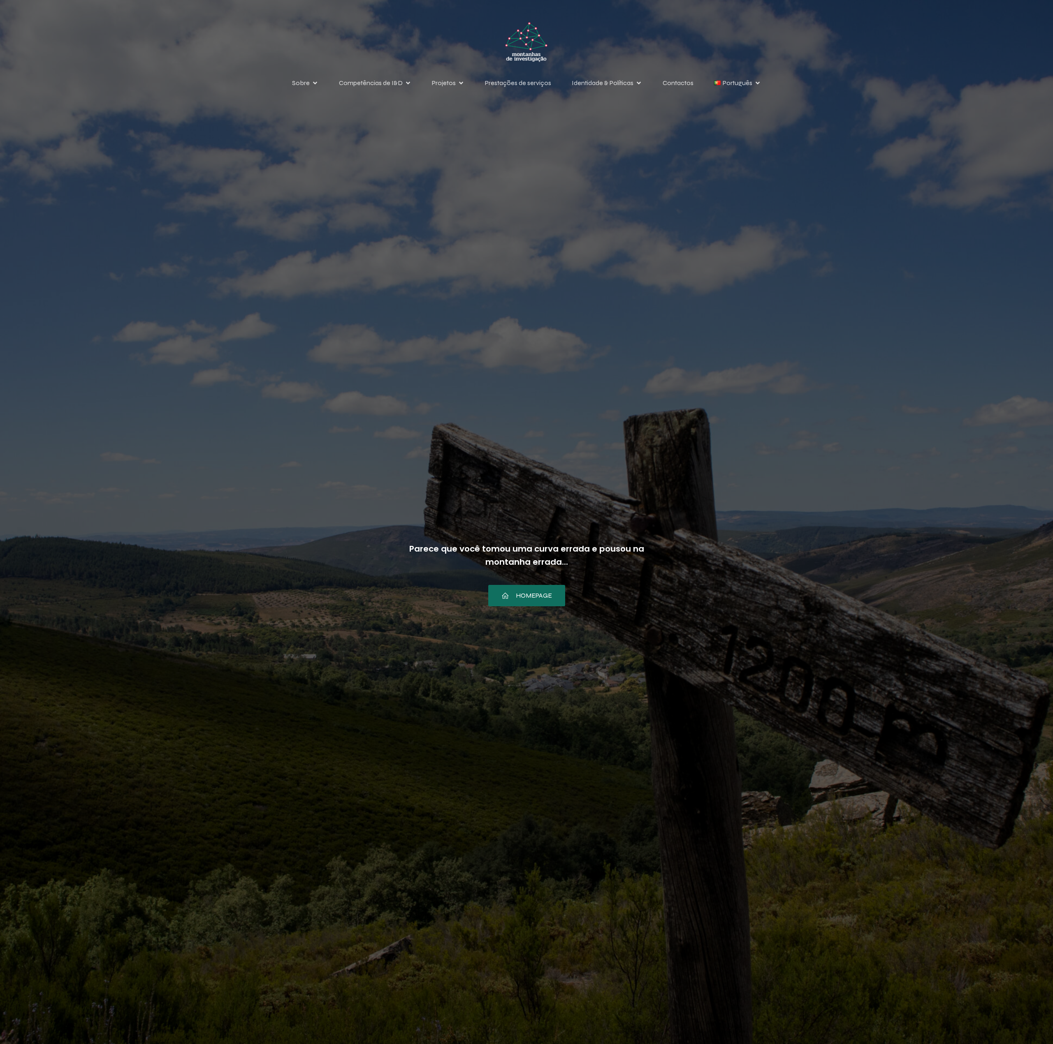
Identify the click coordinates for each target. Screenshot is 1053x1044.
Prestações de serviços (518, 83)
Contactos (678, 83)
